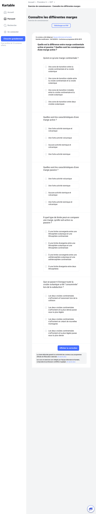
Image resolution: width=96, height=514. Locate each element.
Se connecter (13, 32)
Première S (42, 2)
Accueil (10, 12)
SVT (51, 2)
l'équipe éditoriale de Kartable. (62, 37)
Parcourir (11, 19)
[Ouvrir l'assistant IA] (91, 509)
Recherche (12, 25)
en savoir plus (61, 357)
